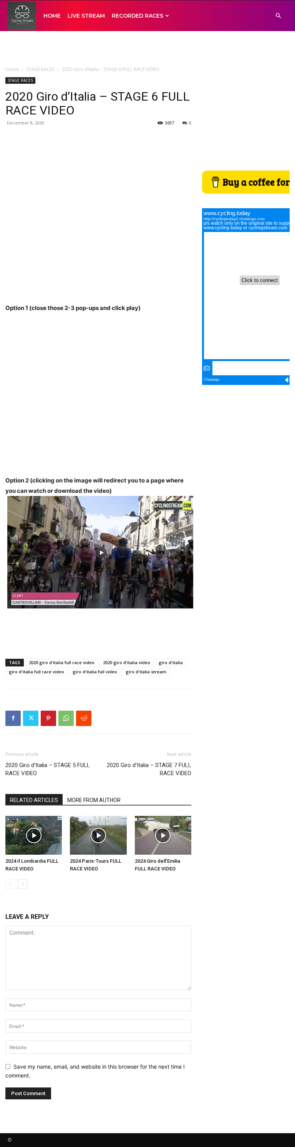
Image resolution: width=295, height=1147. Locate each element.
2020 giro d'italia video (126, 662)
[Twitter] (30, 718)
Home (12, 69)
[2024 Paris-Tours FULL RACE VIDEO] (98, 835)
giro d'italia (171, 662)
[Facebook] (13, 718)
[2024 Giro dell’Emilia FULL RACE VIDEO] (163, 835)
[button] (278, 16)
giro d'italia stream (146, 672)
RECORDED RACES (137, 15)
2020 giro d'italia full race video (61, 662)
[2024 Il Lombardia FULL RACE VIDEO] (33, 835)
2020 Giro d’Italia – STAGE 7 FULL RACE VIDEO (149, 769)
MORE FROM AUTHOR (94, 800)
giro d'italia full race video (36, 672)
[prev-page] (10, 884)
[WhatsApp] (66, 718)
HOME (52, 15)
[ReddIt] (83, 718)
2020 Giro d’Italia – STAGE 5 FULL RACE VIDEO (47, 769)
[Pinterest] (48, 718)
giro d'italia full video (95, 672)
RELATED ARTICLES (34, 800)
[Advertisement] (147, 48)
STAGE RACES (40, 69)
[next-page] (22, 884)
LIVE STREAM (86, 15)
